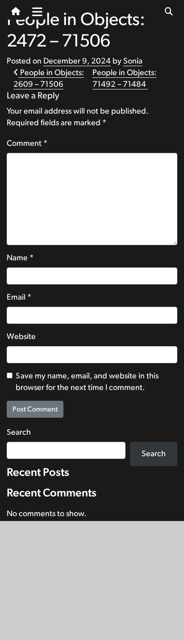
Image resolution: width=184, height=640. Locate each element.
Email (19, 297)
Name (20, 258)
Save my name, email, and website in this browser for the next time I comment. (87, 382)
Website (21, 337)
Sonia (132, 61)
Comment (27, 144)
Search (19, 432)
